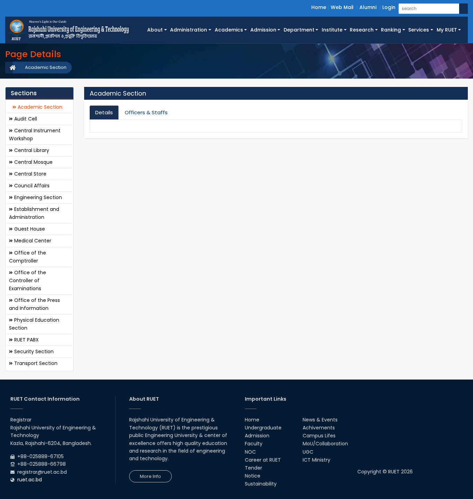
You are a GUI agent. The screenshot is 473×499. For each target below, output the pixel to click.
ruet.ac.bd (29, 479)
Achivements (319, 427)
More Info (150, 476)
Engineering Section (37, 197)
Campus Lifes (319, 435)
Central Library (31, 150)
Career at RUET (263, 459)
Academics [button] (229, 29)
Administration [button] (188, 29)
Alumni (367, 7)
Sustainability (261, 483)
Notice (252, 475)
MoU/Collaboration (325, 443)
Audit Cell (25, 118)
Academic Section (45, 67)
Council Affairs (31, 185)
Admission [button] (263, 29)
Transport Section (35, 363)
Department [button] (299, 29)
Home (318, 7)
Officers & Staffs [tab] (146, 112)
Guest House (29, 228)
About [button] (155, 29)
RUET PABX (26, 339)
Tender (253, 467)
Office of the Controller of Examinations (27, 280)
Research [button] (362, 29)
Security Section (33, 351)
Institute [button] (332, 29)
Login (388, 7)
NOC (250, 451)
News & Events (320, 419)
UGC (308, 451)
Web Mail (342, 7)
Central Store (29, 173)
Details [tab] (104, 112)
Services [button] (418, 29)
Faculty (253, 443)
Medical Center (32, 240)
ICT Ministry (316, 459)
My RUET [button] (447, 29)
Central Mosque (33, 162)
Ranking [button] (391, 29)
